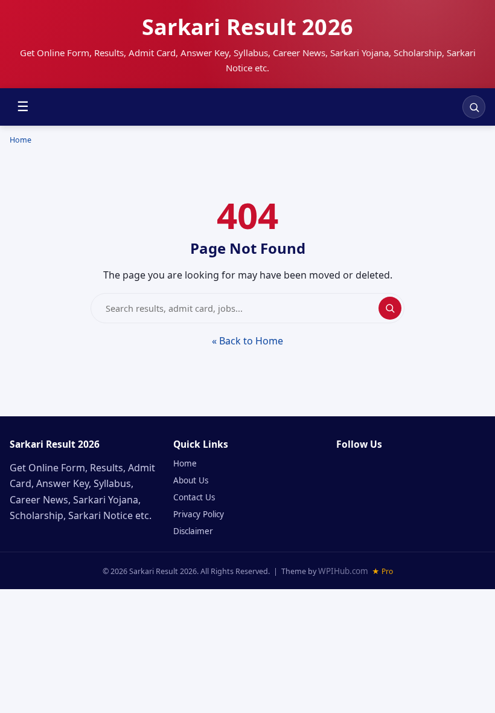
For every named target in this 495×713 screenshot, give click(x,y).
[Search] (473, 106)
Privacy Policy (198, 514)
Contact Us (194, 497)
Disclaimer (193, 531)
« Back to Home (247, 340)
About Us (190, 480)
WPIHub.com (343, 571)
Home (20, 140)
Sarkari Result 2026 (248, 27)
